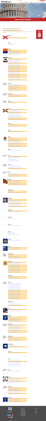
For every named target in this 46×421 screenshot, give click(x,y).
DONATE (36, 412)
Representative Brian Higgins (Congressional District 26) (14, 290)
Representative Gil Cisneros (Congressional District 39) (14, 64)
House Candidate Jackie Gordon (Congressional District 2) (14, 287)
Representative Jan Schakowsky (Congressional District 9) (14, 143)
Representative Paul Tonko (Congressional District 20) (14, 297)
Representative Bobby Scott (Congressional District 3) (14, 378)
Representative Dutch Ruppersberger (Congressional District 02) (15, 184)
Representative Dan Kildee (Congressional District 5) (13, 203)
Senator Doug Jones (10, 36)
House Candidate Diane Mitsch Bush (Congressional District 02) (15, 84)
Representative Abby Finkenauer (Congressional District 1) (14, 157)
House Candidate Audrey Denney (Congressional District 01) (14, 61)
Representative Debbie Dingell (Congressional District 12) (14, 200)
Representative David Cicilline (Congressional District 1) (14, 338)
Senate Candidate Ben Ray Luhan (11, 276)
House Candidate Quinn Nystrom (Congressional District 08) (14, 211)
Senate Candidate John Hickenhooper (12, 88)
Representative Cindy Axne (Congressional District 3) (14, 156)
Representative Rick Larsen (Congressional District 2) (14, 390)
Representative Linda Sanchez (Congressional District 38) (14, 75)
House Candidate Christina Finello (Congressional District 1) (14, 329)
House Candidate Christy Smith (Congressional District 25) (14, 78)
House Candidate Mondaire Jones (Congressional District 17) (14, 293)
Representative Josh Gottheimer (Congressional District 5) (14, 262)
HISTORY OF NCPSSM (23, 412)
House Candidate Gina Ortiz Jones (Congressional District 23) (14, 364)
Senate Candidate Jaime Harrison (11, 345)
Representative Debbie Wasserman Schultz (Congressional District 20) (15, 119)
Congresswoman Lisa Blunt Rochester (12, 102)
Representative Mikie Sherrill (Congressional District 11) (14, 270)
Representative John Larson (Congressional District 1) (14, 96)
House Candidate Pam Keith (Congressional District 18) (14, 115)
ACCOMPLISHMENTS (23, 409)
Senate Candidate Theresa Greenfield (12, 159)
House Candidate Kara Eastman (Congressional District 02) (14, 240)
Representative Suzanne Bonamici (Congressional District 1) (14, 319)
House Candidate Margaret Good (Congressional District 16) (14, 113)
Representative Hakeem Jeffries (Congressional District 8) (14, 291)
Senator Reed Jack (10, 337)
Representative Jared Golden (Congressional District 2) (14, 174)
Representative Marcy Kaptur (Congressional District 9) (14, 309)
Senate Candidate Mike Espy (11, 218)
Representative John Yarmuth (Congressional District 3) (14, 168)
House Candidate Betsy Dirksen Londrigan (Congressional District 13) (15, 142)
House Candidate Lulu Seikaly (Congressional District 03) (14, 365)
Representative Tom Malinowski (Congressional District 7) (14, 266)
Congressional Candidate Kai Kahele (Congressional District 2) (15, 131)
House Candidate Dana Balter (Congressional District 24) (14, 283)
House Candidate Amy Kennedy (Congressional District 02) (14, 263)
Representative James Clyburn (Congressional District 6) (14, 346)
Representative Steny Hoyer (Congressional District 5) (14, 180)
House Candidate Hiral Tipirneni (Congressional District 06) (14, 54)
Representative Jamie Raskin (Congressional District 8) (14, 183)
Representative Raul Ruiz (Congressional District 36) (13, 74)
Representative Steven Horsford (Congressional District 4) (14, 247)
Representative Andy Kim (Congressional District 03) (14, 265)
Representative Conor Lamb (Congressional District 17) (14, 330)
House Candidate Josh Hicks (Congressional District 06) (14, 165)
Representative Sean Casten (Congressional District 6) (14, 140)
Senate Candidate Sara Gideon (11, 173)
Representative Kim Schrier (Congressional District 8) (14, 393)
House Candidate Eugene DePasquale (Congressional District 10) (15, 326)
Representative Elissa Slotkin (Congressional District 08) (14, 206)
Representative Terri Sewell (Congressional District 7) (14, 37)
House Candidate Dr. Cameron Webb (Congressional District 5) (15, 382)
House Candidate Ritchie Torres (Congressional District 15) (14, 298)
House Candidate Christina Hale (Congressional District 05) (14, 150)
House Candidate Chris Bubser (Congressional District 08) (14, 60)
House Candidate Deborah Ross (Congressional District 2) (14, 305)
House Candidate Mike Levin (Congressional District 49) (14, 68)
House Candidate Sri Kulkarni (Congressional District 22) (14, 362)
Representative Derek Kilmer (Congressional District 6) (14, 389)
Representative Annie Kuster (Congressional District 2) (14, 256)
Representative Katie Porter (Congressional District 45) (14, 71)
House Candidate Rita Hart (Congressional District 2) (13, 160)
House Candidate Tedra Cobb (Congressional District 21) (14, 286)
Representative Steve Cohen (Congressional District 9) (14, 352)
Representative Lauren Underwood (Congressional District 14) (14, 146)
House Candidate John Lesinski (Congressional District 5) (14, 379)
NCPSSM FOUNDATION (23, 415)
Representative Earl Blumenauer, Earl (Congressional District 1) (15, 318)
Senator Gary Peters (10, 199)
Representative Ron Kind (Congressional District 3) (13, 398)
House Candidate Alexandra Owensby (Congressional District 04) (15, 167)
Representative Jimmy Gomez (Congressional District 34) (14, 67)
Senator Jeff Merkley (10, 316)
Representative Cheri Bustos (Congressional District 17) (14, 139)
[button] (44, 2)
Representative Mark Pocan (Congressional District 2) (14, 401)
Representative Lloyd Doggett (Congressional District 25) (14, 361)
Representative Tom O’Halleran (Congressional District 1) (14, 51)
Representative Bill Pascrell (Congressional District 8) (14, 269)
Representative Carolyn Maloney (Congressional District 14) (14, 294)
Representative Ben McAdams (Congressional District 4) (14, 370)
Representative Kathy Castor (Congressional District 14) (14, 109)
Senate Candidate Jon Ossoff (11, 124)
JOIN (35, 409)
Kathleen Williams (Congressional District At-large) (13, 234)
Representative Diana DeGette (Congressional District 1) (14, 87)
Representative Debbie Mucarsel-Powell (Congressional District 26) (15, 116)
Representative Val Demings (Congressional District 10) (14, 112)
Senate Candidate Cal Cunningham (12, 302)
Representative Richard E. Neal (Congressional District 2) (14, 192)
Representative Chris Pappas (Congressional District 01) (14, 257)
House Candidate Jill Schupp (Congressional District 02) (14, 225)
